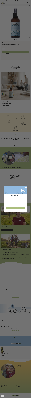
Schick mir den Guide (15, 207)
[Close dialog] (25, 187)
